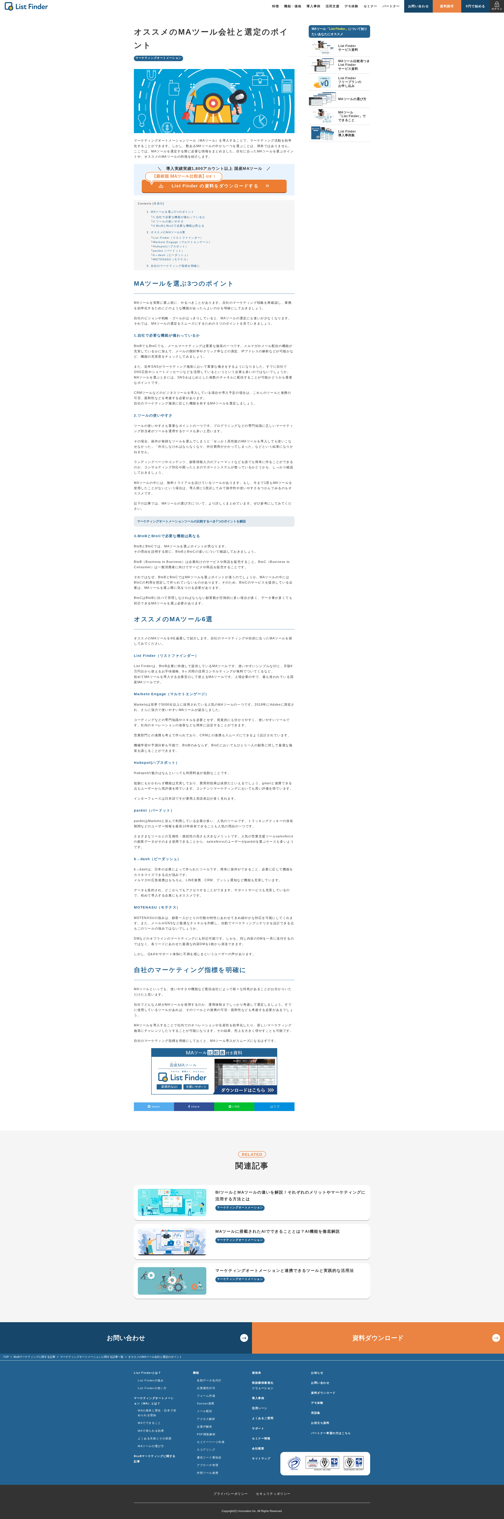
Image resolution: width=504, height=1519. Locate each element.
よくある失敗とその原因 (155, 1438)
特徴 (275, 6)
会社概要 (258, 1448)
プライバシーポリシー (230, 1493)
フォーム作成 (206, 1395)
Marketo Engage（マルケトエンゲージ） (182, 242)
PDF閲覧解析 (206, 1434)
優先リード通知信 (209, 1457)
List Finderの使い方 (152, 1388)
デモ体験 (351, 6)
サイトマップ (261, 1458)
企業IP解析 (204, 1426)
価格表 (256, 1372)
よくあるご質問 (262, 1418)
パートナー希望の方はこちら (331, 1433)
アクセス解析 (206, 1418)
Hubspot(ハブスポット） (171, 246)
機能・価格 (292, 6)
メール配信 (204, 1411)
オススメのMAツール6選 (168, 232)
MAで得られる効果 (151, 1430)
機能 (196, 1372)
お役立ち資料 (320, 1422)
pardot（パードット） (169, 250)
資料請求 (447, 6)
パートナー (391, 6)
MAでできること (149, 1422)
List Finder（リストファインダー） (178, 237)
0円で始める (475, 6)
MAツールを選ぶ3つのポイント (172, 211)
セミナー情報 (261, 1438)
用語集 (315, 1412)
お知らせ (317, 1372)
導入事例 (313, 6)
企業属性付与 (206, 1388)
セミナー (370, 6)
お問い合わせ (418, 6)
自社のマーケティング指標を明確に (175, 265)
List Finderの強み (151, 1380)
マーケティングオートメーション (158, 57)
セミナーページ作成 (210, 1442)
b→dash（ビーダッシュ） (171, 255)
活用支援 (332, 6)
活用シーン (259, 1408)
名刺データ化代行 (209, 1380)
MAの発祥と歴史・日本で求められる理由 (157, 1413)
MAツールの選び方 (151, 1446)
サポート (258, 1428)
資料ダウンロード (378, 1337)
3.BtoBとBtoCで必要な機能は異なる (179, 225)
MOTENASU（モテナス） (171, 259)
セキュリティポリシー (273, 1493)
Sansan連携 (205, 1403)
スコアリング (206, 1449)
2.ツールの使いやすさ (168, 221)
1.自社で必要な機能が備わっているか (179, 217)
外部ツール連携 (207, 1472)
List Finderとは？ (147, 1372)
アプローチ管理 (207, 1465)
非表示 (158, 203)
